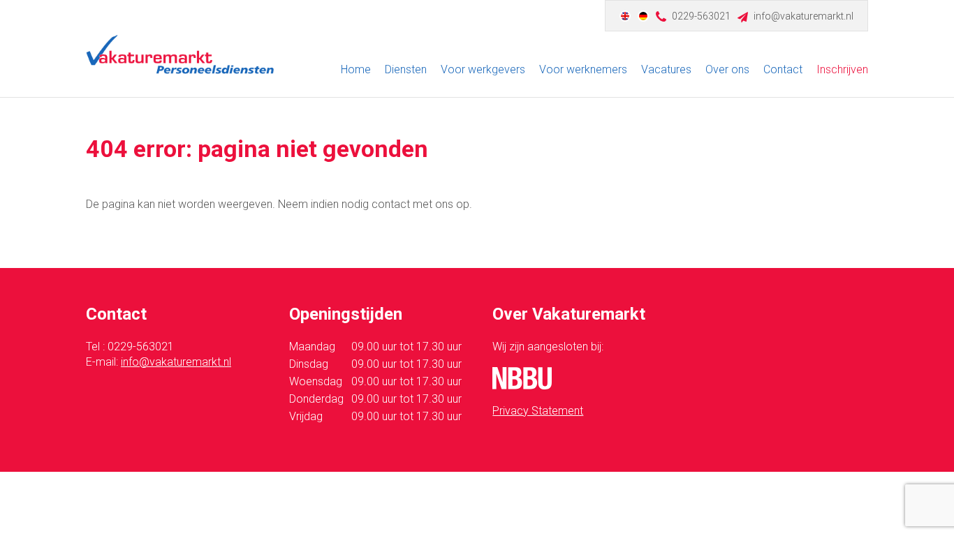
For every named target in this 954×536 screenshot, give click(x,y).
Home (356, 69)
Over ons (727, 69)
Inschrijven (842, 69)
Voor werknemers (583, 69)
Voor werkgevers (483, 69)
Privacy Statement (537, 410)
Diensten (406, 69)
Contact (782, 69)
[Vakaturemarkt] (180, 54)
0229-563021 (701, 16)
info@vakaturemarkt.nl (803, 16)
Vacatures (666, 69)
